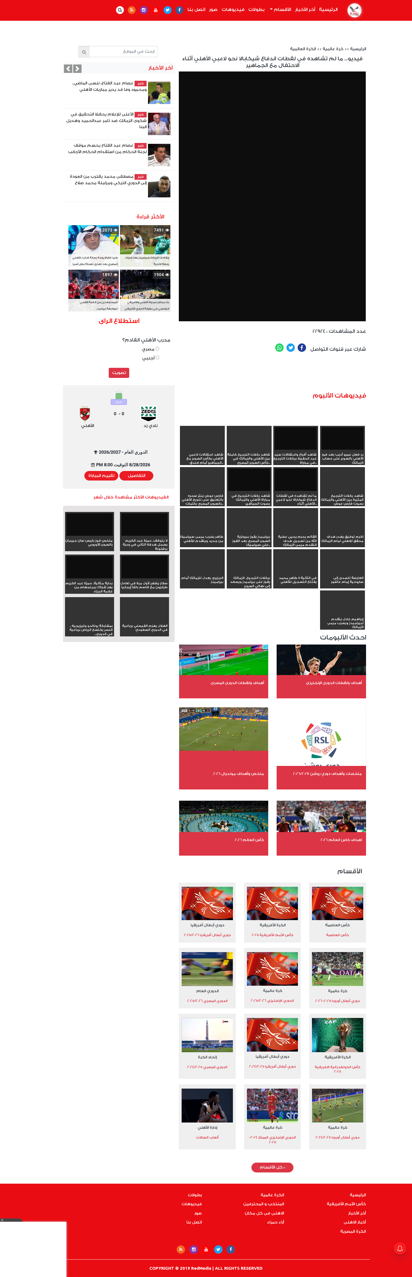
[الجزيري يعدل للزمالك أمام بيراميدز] (202, 572)
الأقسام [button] (282, 9)
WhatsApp (279, 347)
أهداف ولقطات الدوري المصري (237, 683)
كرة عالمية (333, 49)
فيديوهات (233, 9)
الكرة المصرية (353, 1231)
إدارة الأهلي (207, 1127)
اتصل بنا (196, 9)
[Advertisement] (281, 374)
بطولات (256, 9)
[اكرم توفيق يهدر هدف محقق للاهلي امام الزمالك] (342, 530)
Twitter (290, 347)
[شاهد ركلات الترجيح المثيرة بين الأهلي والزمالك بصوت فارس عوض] (342, 490)
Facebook (302, 347)
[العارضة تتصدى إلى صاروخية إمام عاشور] (342, 572)
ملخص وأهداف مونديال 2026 (238, 774)
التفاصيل (136, 476)
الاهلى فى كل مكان (264, 1213)
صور (213, 9)
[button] (68, 68)
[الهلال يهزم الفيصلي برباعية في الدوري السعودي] (144, 620)
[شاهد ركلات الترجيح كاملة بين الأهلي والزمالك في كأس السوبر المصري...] (249, 448)
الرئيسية (327, 9)
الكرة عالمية (272, 1195)
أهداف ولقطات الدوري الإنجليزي (334, 683)
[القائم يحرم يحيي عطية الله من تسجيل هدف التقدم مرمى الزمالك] (296, 530)
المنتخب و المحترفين (263, 1204)
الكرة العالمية (303, 49)
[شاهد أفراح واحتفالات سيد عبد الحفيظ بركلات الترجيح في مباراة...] (296, 439)
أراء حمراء (275, 1222)
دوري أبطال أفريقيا (207, 925)
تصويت (119, 373)
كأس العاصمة (337, 925)
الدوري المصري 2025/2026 (207, 1001)
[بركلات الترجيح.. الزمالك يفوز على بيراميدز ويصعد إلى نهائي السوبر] (249, 572)
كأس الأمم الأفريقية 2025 (272, 935)
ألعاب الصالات (207, 1137)
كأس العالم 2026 (249, 840)
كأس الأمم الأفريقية (346, 1204)
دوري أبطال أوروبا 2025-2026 (337, 1001)
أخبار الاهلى (355, 1222)
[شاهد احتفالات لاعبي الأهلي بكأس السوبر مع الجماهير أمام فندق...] (202, 448)
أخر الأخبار (305, 9)
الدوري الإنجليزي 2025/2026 (272, 1001)
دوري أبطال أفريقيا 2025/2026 (207, 935)
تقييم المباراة (101, 476)
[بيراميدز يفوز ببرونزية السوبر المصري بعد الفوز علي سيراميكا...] (249, 530)
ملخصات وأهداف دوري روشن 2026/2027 (327, 774)
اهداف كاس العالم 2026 (341, 840)
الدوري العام (207, 991)
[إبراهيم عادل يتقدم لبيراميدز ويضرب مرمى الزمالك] (342, 613)
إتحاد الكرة (207, 1057)
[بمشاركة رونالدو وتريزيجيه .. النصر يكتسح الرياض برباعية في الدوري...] (89, 620)
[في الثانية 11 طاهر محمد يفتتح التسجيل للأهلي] (296, 572)
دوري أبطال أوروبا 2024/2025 (338, 1137)
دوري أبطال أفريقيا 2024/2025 (272, 1066)
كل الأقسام (272, 1167)
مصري (149, 349)
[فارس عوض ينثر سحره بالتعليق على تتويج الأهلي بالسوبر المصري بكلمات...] (202, 490)
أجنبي (149, 358)
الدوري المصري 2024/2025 (207, 1067)
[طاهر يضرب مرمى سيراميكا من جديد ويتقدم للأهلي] (202, 530)
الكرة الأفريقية (273, 925)
